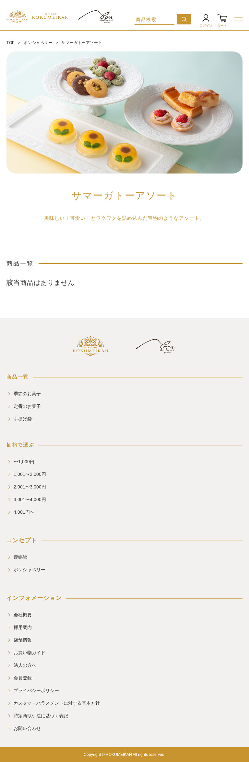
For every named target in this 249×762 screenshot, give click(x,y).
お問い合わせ (27, 728)
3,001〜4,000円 (30, 499)
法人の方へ (25, 665)
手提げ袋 (23, 418)
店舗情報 (23, 640)
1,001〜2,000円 (30, 474)
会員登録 (23, 677)
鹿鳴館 (20, 557)
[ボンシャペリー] (155, 353)
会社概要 (23, 614)
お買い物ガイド (29, 652)
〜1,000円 (24, 461)
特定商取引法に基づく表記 (41, 715)
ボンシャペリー (38, 42)
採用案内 (23, 627)
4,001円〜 (24, 512)
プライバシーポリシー (36, 690)
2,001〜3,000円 (30, 486)
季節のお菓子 (27, 393)
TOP (10, 42)
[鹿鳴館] (90, 353)
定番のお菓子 (27, 406)
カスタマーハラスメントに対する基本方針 (57, 703)
